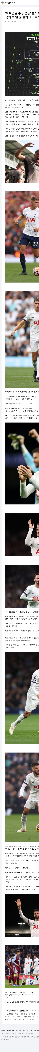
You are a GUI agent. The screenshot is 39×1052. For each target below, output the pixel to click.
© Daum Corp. (6, 1039)
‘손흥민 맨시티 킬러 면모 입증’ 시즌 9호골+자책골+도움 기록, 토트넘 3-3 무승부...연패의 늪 (22, 1014)
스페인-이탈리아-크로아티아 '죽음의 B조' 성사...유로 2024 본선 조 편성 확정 (22, 1019)
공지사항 (29, 1030)
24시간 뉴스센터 (20, 1030)
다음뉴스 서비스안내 (7, 1030)
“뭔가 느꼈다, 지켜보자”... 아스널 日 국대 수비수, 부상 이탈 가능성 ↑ (22, 1017)
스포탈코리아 (10, 3)
